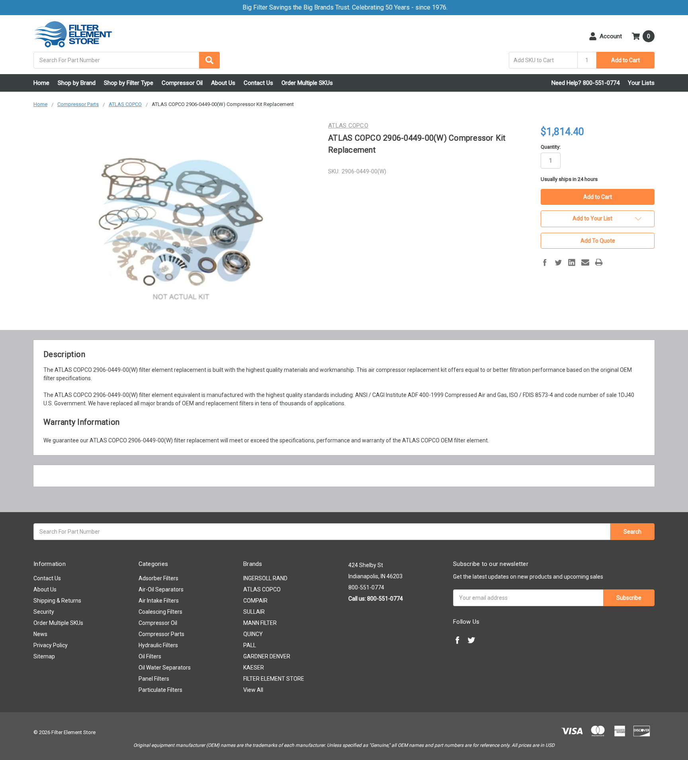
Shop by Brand (77, 82)
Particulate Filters (160, 690)
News (40, 634)
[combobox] (126, 60)
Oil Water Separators (165, 667)
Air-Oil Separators (161, 589)
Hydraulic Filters (158, 645)
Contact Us (258, 82)
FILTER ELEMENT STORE (273, 679)
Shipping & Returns (57, 600)
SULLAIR (254, 612)
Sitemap (44, 656)
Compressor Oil (182, 82)
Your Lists (641, 82)
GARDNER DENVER (266, 656)
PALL (249, 645)
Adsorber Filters (158, 578)
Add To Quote (597, 241)
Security (43, 612)
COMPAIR (255, 600)
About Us (223, 82)
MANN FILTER (260, 623)
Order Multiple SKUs (307, 82)
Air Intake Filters (159, 600)
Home (41, 82)
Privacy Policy (50, 645)
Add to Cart (625, 60)
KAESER (253, 667)
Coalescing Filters (160, 612)
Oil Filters (150, 656)
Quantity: (551, 147)
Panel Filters (154, 679)
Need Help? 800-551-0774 (585, 82)
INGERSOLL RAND (265, 578)
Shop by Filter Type (128, 82)
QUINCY (253, 634)
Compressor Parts (161, 634)
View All (253, 690)
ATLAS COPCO (262, 589)
